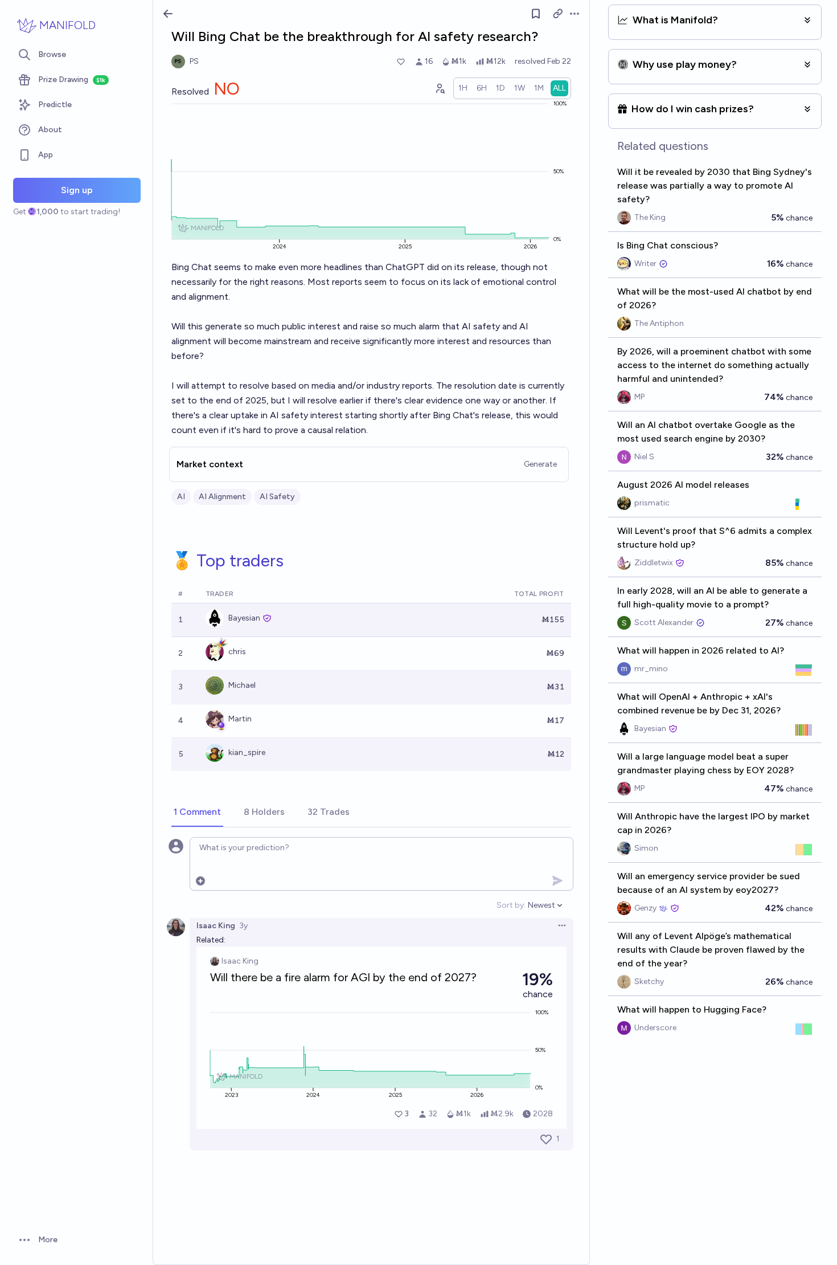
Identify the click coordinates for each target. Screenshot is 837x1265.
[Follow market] (535, 14)
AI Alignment (222, 496)
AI (181, 496)
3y (243, 926)
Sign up (77, 190)
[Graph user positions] (439, 88)
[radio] (463, 88)
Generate (540, 464)
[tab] (197, 812)
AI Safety (277, 496)
